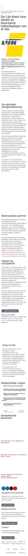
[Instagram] (11, 488)
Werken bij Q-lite (9, 509)
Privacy (23, 549)
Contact (5, 527)
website (18, 302)
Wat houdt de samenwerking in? (13, 386)
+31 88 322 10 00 (11, 542)
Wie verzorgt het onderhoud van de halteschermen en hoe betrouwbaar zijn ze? (14, 399)
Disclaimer (22, 552)
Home (2, 11)
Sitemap (15, 549)
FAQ (8, 549)
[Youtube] (15, 488)
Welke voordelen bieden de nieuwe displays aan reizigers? (14, 394)
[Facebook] (7, 488)
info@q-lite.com (20, 543)
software (13, 354)
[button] (2, 7)
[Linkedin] (3, 488)
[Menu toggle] (14, 5)
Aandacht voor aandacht (12, 493)
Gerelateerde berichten (8, 417)
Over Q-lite (8, 345)
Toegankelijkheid (11, 552)
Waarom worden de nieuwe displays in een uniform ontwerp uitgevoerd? (15, 389)
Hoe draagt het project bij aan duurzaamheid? (12, 404)
